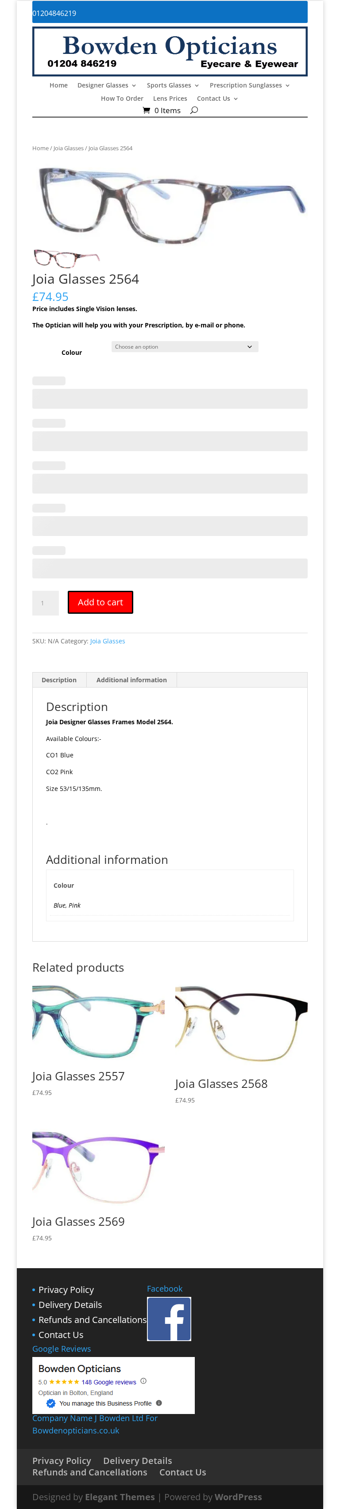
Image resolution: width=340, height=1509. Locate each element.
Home (59, 85)
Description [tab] (59, 680)
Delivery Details (70, 1305)
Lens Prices (170, 99)
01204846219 (54, 13)
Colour (72, 352)
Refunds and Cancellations (93, 1320)
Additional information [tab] (132, 680)
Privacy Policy (66, 1290)
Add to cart (100, 602)
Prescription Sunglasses (246, 85)
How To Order (122, 99)
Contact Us (213, 99)
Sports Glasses (169, 85)
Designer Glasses (102, 85)
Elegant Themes (120, 1497)
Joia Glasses (69, 148)
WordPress (238, 1497)
